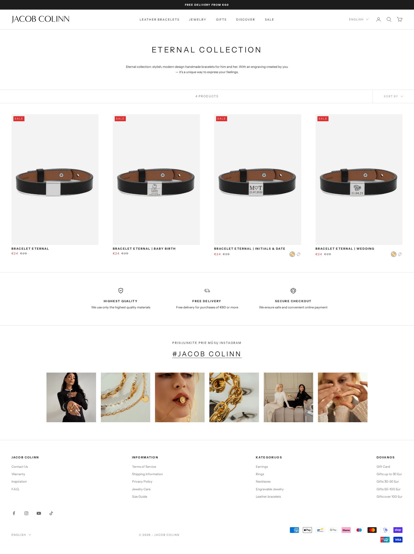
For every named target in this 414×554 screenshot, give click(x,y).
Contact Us (20, 466)
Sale (270, 19)
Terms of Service (144, 466)
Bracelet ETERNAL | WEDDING (345, 248)
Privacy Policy (142, 481)
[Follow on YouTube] (38, 513)
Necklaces (263, 481)
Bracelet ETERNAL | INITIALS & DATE (250, 248)
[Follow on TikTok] (51, 513)
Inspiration (19, 481)
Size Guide (139, 496)
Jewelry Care (141, 489)
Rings (260, 474)
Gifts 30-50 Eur (388, 481)
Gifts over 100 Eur (389, 496)
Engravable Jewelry (270, 489)
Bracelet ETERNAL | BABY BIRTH (144, 248)
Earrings (262, 466)
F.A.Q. (15, 489)
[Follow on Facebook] (14, 513)
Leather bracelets (160, 19)
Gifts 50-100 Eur (389, 489)
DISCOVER (245, 19)
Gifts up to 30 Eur (389, 474)
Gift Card (383, 466)
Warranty (18, 474)
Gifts (221, 19)
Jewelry (197, 19)
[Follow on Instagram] (26, 513)
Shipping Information (147, 474)
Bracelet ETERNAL (30, 248)
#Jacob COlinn (207, 354)
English (356, 19)
